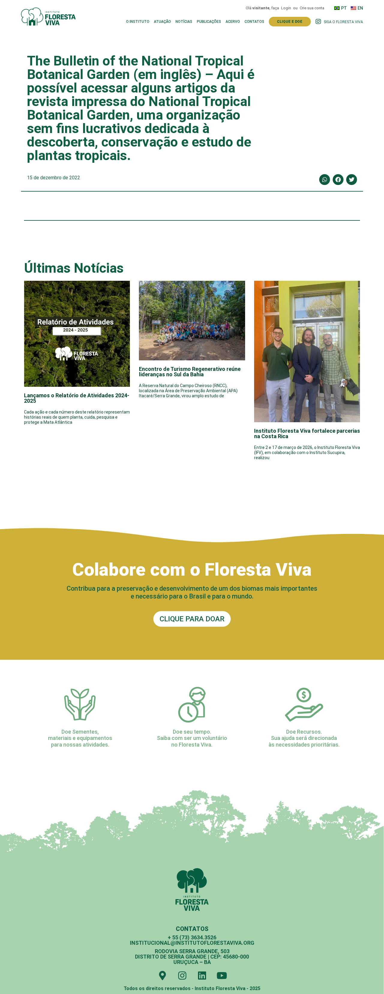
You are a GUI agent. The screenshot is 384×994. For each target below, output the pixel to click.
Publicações (209, 22)
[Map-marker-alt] (162, 975)
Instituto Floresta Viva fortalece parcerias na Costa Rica (307, 433)
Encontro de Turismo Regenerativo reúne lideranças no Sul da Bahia (190, 371)
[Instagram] (182, 975)
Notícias (184, 22)
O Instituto (137, 22)
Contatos (254, 22)
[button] (324, 179)
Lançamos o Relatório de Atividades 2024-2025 (76, 398)
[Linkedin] (202, 975)
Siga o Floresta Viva (343, 22)
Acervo (233, 22)
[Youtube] (221, 975)
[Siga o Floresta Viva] (318, 22)
